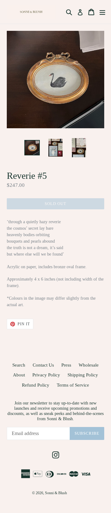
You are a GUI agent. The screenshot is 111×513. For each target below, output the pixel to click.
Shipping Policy (83, 374)
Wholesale (89, 365)
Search (18, 365)
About (19, 374)
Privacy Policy (46, 374)
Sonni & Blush (56, 493)
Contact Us (43, 365)
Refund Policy (35, 385)
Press (66, 365)
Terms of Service (73, 385)
